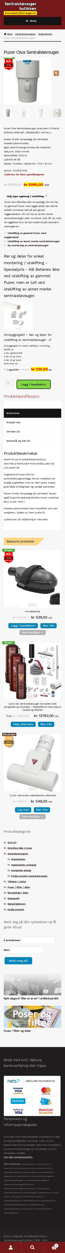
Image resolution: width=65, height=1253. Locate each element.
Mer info (48, 625)
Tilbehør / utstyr (17, 881)
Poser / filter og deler (17, 1030)
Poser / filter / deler (19, 887)
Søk (32, 1247)
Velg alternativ (23, 724)
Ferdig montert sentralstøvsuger (29, 876)
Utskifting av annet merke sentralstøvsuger (34, 241)
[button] (56, 73)
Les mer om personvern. (18, 1157)
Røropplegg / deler (18, 892)
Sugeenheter (45, 34)
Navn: (7, 950)
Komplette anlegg (21, 870)
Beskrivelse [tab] (13, 413)
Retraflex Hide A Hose (20, 848)
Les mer (23, 809)
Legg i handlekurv (33, 384)
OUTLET (12, 842)
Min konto (11, 1247)
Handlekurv (50, 1244)
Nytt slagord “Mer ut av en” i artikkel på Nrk (31, 998)
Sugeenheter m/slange (23, 865)
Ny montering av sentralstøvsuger (28, 245)
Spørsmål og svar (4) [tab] (18, 440)
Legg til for (29, 369)
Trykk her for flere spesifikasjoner (24, 174)
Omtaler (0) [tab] (13, 431)
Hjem (10, 34)
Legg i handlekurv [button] (23, 625)
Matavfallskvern (17, 904)
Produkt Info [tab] (13, 422)
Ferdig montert (16, 909)
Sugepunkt (14, 898)
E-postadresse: (12, 940)
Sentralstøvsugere (25, 34)
